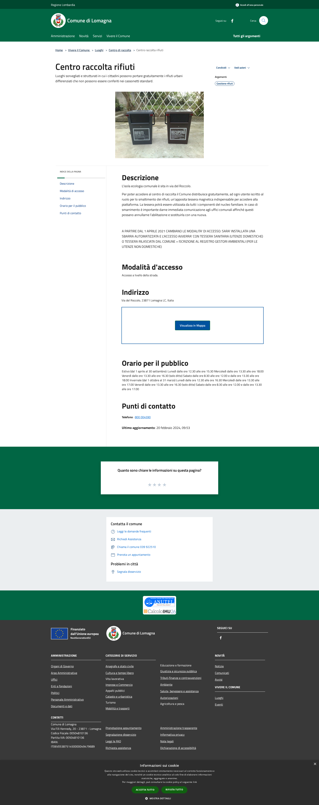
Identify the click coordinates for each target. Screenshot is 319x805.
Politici (55, 693)
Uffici (54, 679)
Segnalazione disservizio (121, 734)
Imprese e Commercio (119, 684)
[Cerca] (263, 20)
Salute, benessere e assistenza (179, 691)
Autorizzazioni (169, 698)
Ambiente (166, 684)
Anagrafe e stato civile (120, 666)
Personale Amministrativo (67, 699)
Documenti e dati (61, 706)
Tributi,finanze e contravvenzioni (180, 678)
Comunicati (222, 673)
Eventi (219, 704)
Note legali (167, 741)
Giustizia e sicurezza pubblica (178, 671)
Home (59, 50)
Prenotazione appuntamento (123, 728)
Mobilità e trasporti (118, 708)
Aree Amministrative (64, 673)
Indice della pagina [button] (70, 171)
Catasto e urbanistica (119, 696)
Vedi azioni (240, 68)
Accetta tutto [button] (145, 789)
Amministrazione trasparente (178, 728)
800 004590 (143, 417)
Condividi (221, 68)
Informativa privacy (172, 734)
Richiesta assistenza (118, 748)
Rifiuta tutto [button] (174, 789)
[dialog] (159, 782)
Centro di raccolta (120, 50)
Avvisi (218, 679)
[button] (159, 798)
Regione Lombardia (63, 5)
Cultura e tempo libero (120, 673)
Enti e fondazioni (61, 686)
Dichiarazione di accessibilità (178, 748)
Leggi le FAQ (113, 741)
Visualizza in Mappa (192, 325)
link (195, 782)
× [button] (314, 764)
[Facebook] (230, 20)
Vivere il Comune (79, 50)
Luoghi (99, 50)
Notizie (219, 666)
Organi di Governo (62, 666)
